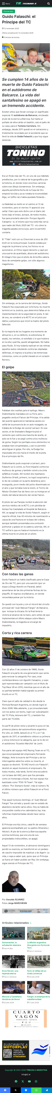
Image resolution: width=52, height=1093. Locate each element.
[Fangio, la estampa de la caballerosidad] (38, 987)
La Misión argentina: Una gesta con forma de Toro (38, 945)
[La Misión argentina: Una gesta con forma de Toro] (38, 933)
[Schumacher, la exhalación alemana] (13, 933)
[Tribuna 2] (26, 3)
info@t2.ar (26, 1074)
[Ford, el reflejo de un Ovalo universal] (38, 961)
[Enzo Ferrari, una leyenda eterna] (13, 961)
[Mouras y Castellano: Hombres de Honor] (13, 987)
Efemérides (8, 11)
